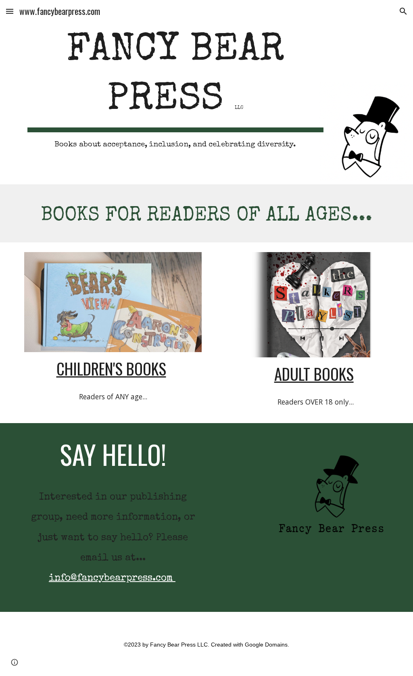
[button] (9, 11)
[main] (175, 92)
